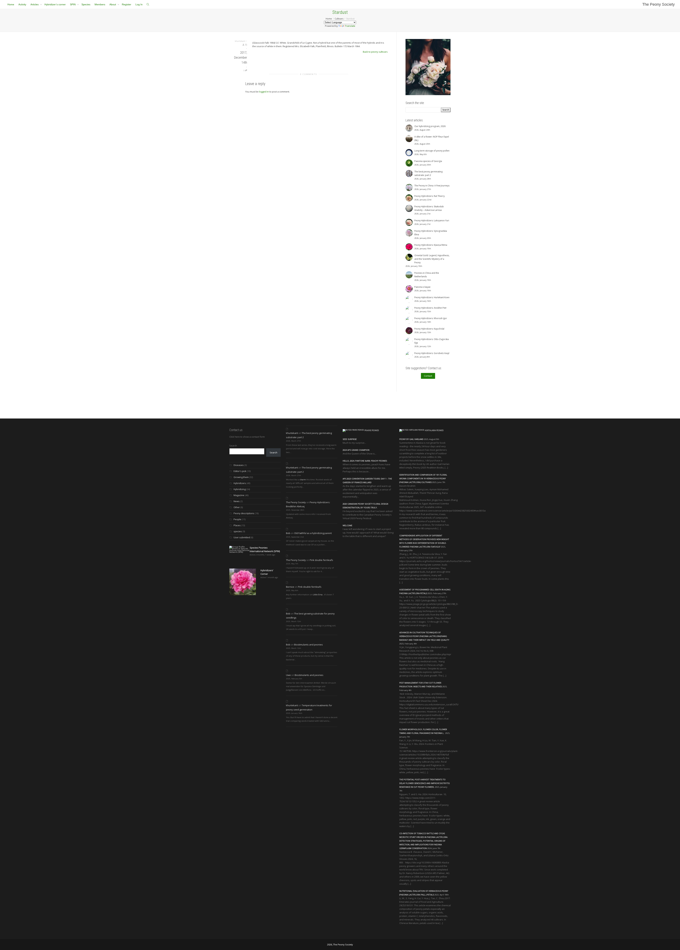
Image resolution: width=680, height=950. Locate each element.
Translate (350, 25)
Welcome (347, 525)
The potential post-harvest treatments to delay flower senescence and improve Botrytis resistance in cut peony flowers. (424, 783)
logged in (264, 91)
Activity (22, 4)
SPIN (73, 4)
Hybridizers (240, 483)
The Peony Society (658, 4)
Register (126, 4)
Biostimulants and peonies (308, 644)
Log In (139, 4)
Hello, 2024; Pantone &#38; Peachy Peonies (365, 460)
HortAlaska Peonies (434, 430)
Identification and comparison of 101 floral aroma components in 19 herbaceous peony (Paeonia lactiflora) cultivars (423, 478)
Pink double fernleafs (321, 560)
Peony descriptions (244, 513)
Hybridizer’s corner (55, 4)
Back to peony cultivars (375, 51)
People (237, 519)
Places (237, 525)
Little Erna (317, 594)
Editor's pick (240, 471)
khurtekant (292, 433)
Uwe (288, 675)
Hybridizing (240, 489)
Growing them (241, 477)
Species (85, 4)
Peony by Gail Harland (411, 439)
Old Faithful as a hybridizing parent (313, 533)
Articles (34, 4)
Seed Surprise (350, 439)
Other (237, 507)
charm (303, 479)
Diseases (239, 465)
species (238, 531)
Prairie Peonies (371, 430)
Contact (428, 375)
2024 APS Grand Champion (356, 450)
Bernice (290, 586)
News (237, 501)
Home (10, 4)
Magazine (239, 495)
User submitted (242, 537)
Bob (288, 533)
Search (233, 445)
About (113, 4)
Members (100, 4)
